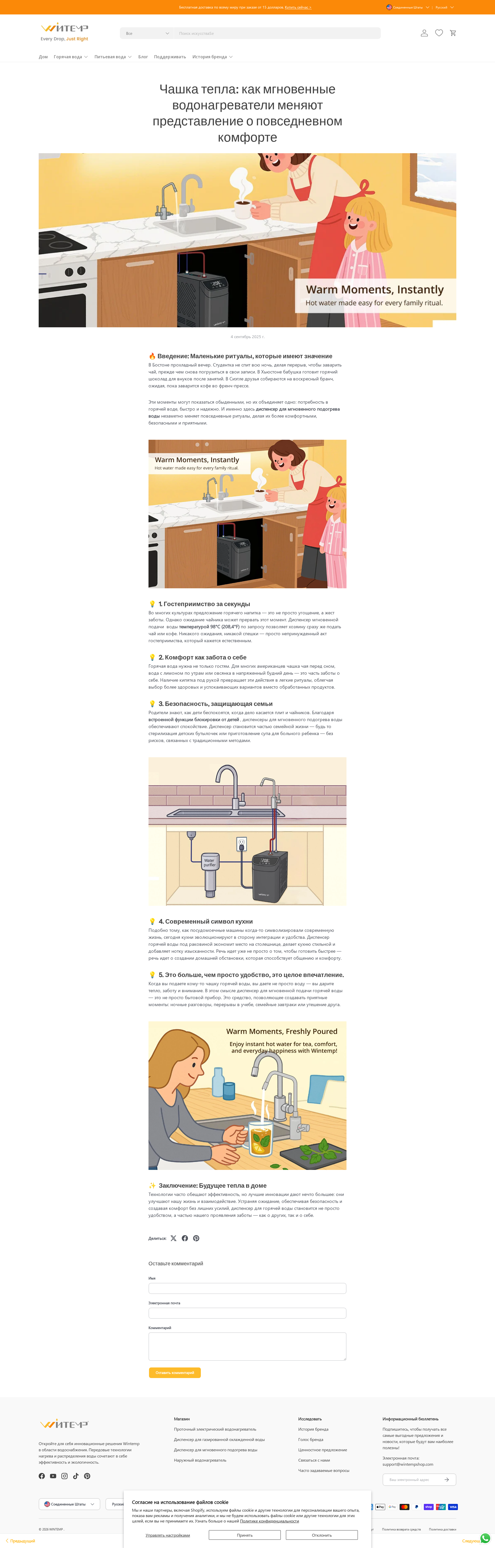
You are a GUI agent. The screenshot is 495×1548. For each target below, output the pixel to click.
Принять (245, 1535)
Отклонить (322, 1535)
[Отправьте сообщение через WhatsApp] (485, 1538)
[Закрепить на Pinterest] (196, 1238)
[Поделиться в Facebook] (185, 1238)
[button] (453, 33)
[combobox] (250, 33)
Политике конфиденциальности (269, 1520)
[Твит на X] (173, 1238)
